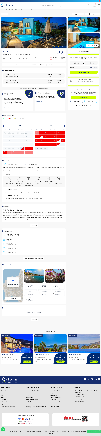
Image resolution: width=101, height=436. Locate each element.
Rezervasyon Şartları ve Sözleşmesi (34, 390)
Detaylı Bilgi (7, 107)
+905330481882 (79, 397)
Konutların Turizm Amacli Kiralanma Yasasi (36, 404)
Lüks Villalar (53, 399)
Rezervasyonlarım (79, 401)
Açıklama (25, 64)
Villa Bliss (5, 354)
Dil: (97, 1)
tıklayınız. (38, 170)
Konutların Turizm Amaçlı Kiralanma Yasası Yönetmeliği (36, 407)
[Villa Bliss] (17, 343)
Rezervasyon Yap (83, 72)
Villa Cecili (72, 354)
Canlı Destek (90, 101)
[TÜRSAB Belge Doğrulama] (72, 417)
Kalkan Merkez (26, 9)
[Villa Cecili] (84, 343)
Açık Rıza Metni (29, 401)
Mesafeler (34, 64)
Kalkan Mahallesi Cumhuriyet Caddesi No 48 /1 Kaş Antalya (86, 391)
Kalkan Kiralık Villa (18, 9)
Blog (2, 395)
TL (54, 70)
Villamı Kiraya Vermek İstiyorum (8, 406)
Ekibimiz (3, 393)
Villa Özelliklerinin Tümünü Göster (34, 258)
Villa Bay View (39, 354)
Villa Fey (32, 9)
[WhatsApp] (3, 429)
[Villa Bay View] (50, 343)
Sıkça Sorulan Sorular (6, 404)
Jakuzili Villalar (53, 395)
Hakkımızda (3, 390)
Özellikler (42, 64)
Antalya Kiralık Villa (10, 9)
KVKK (27, 395)
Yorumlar (51, 64)
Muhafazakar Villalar (55, 404)
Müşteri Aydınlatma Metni (32, 399)
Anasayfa (3, 9)
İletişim (2, 397)
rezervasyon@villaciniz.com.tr (83, 105)
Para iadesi (3, 399)
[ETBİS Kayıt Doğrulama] (85, 419)
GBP (63, 70)
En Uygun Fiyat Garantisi (7, 401)
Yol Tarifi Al (13, 298)
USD (57, 70)
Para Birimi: (92, 1)
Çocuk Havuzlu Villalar (55, 401)
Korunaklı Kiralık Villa (55, 390)
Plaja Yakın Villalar (54, 406)
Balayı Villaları (53, 393)
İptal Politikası (29, 393)
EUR (60, 70)
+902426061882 (76, 101)
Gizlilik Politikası (29, 397)
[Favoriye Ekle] (32, 335)
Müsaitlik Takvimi (85, 51)
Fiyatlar (16, 64)
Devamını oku (34, 225)
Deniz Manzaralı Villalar (55, 397)
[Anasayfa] (8, 5)
